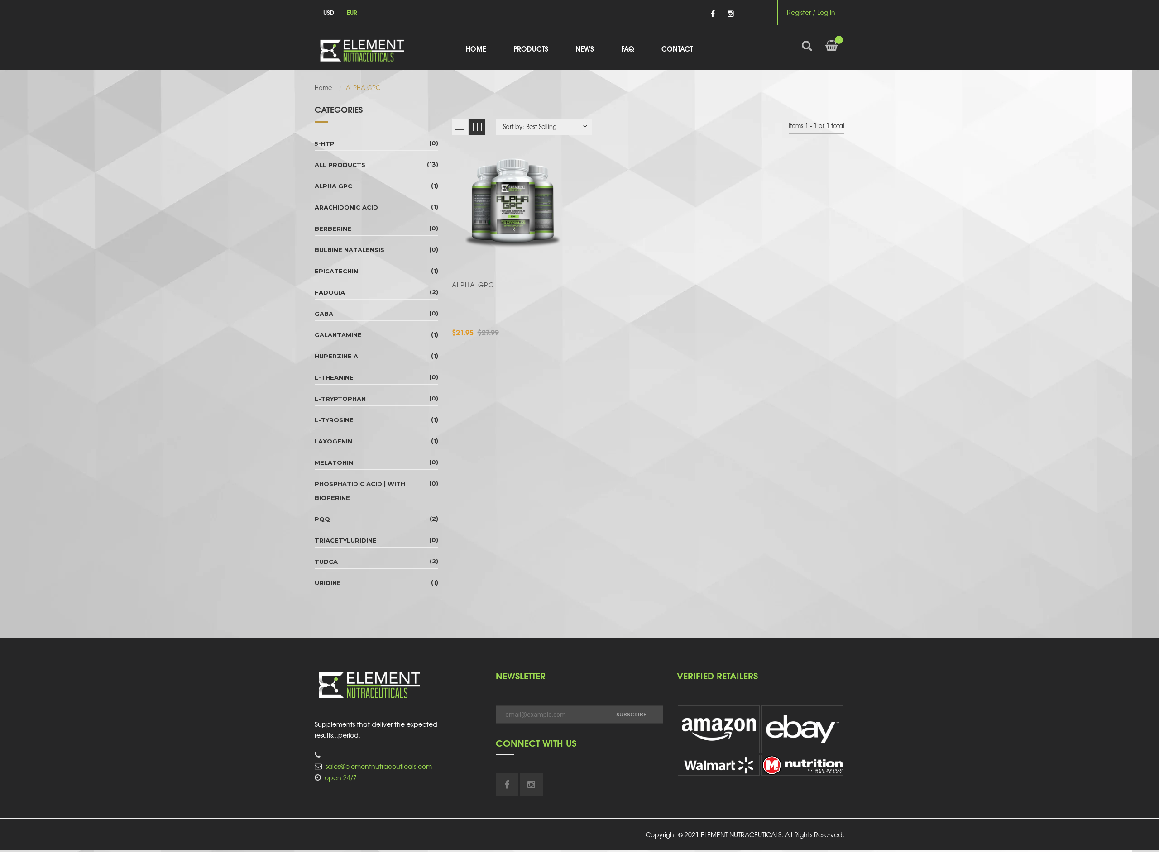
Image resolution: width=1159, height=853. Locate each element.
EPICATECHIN (336, 271)
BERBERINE (333, 228)
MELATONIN (334, 462)
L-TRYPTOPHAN (340, 398)
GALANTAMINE (338, 334)
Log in (826, 12)
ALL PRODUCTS (340, 164)
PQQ (322, 519)
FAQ (627, 48)
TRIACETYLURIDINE (346, 540)
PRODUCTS (530, 48)
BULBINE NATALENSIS (349, 249)
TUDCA (326, 561)
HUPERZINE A (336, 356)
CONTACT (677, 48)
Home (323, 88)
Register (799, 12)
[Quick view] (561, 256)
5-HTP (325, 143)
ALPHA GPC (333, 186)
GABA (324, 313)
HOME (476, 48)
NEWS (584, 48)
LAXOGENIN (333, 441)
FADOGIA (330, 292)
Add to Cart (488, 256)
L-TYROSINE (334, 420)
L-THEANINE (334, 377)
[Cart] (831, 52)
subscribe (631, 714)
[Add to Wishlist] (536, 256)
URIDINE (328, 582)
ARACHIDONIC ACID (346, 207)
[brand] (719, 729)
